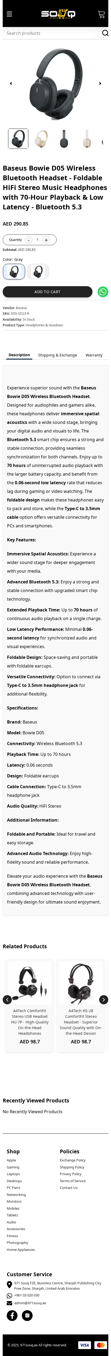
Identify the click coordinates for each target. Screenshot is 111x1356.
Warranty (94, 355)
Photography (17, 1242)
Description (19, 354)
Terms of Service (73, 1180)
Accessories (16, 1228)
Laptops (13, 1173)
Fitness (12, 1235)
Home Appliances (21, 1249)
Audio (11, 1222)
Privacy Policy (71, 1173)
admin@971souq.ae (30, 1302)
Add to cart (47, 291)
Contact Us (69, 1187)
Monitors (14, 1201)
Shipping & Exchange (57, 355)
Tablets (12, 1215)
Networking (16, 1194)
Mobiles (13, 1208)
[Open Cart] (102, 14)
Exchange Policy (73, 1160)
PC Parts (13, 1187)
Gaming (13, 1167)
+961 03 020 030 (26, 1295)
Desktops (14, 1180)
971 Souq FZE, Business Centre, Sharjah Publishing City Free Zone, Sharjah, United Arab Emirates (57, 1286)
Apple (11, 1160)
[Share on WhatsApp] (103, 291)
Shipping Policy (72, 1167)
